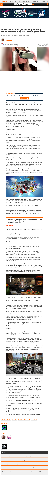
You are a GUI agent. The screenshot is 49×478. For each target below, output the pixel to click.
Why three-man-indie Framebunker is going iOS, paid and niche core (20, 460)
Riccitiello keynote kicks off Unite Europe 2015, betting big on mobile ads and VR (23, 456)
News (2, 7)
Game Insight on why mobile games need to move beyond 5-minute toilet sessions (23, 464)
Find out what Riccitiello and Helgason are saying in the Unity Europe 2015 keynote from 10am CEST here (23, 472)
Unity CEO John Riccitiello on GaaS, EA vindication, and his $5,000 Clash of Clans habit (24, 467)
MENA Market (36, 1)
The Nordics (10, 1)
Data (13, 7)
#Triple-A (34, 419)
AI (15, 1)
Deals (7, 7)
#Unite (20, 419)
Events (38, 7)
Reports (44, 7)
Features (19, 7)
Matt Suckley (9, 39)
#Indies (14, 419)
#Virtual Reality (6, 419)
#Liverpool (27, 419)
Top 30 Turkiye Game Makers (24, 1)
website (37, 414)
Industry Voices (29, 7)
